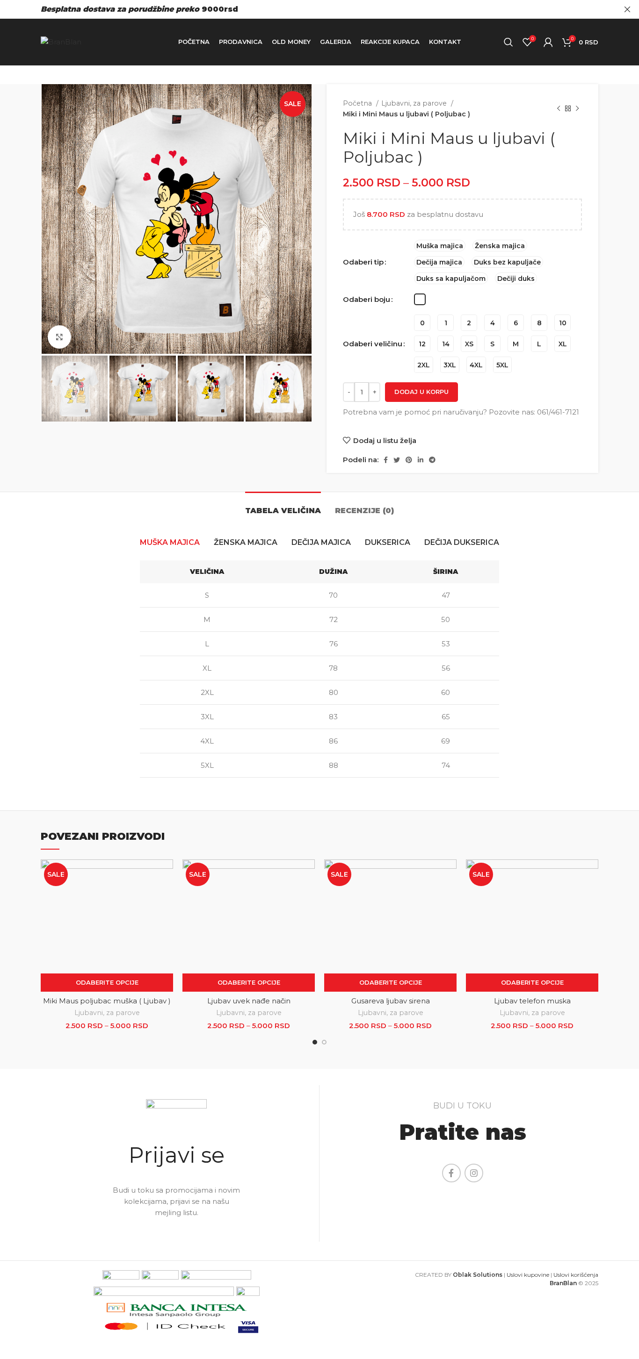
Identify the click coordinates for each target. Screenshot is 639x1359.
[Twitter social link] (397, 460)
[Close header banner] (627, 9)
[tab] (283, 506)
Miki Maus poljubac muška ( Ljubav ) (107, 1000)
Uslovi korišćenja (575, 1274)
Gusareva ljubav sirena (390, 1000)
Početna (358, 103)
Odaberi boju (366, 299)
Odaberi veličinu (372, 343)
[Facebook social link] (386, 460)
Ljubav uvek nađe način (248, 1000)
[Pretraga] (508, 42)
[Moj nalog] (548, 42)
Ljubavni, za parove (415, 103)
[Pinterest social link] (409, 460)
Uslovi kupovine (528, 1274)
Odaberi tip (363, 261)
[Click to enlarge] (59, 337)
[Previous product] (558, 109)
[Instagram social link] (474, 1173)
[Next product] (577, 109)
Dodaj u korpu (421, 391)
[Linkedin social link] (420, 460)
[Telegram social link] (432, 460)
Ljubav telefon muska (532, 1000)
